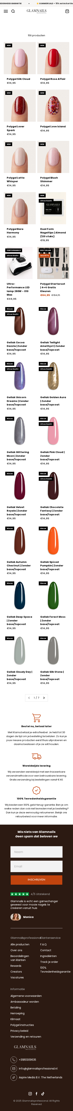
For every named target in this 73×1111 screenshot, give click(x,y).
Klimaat (15, 1019)
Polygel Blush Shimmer (49, 179)
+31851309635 (27, 1060)
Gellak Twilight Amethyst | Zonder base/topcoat (52, 346)
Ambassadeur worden (24, 1002)
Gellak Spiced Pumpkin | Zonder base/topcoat (51, 565)
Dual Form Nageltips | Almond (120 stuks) (53, 232)
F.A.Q (43, 944)
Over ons (16, 950)
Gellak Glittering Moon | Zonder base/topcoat (18, 455)
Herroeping (17, 1013)
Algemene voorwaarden (26, 996)
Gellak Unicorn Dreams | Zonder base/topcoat (18, 400)
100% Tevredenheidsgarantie (55, 970)
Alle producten (19, 944)
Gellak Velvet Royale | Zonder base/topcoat (17, 510)
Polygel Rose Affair (53, 79)
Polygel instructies (22, 1025)
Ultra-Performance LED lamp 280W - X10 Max (18, 289)
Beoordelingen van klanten (19, 958)
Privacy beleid (19, 1031)
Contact (45, 950)
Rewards (15, 966)
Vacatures (17, 977)
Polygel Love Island (53, 126)
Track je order (49, 962)
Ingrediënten (48, 956)
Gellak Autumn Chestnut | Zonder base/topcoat (19, 565)
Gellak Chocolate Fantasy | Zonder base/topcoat (51, 510)
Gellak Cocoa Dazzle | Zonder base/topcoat (17, 346)
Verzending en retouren (25, 1037)
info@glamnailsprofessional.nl (38, 1068)
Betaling (15, 1007)
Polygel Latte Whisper (16, 179)
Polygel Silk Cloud (18, 79)
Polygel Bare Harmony (15, 231)
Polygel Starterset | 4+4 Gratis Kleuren (52, 287)
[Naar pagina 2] (44, 697)
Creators (16, 972)
